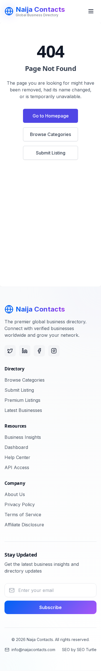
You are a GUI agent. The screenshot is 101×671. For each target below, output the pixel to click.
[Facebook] (39, 350)
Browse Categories (50, 134)
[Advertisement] (50, 226)
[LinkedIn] (24, 350)
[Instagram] (53, 350)
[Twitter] (10, 350)
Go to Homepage (51, 116)
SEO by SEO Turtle (79, 649)
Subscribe (50, 607)
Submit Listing (50, 153)
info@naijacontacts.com (33, 649)
